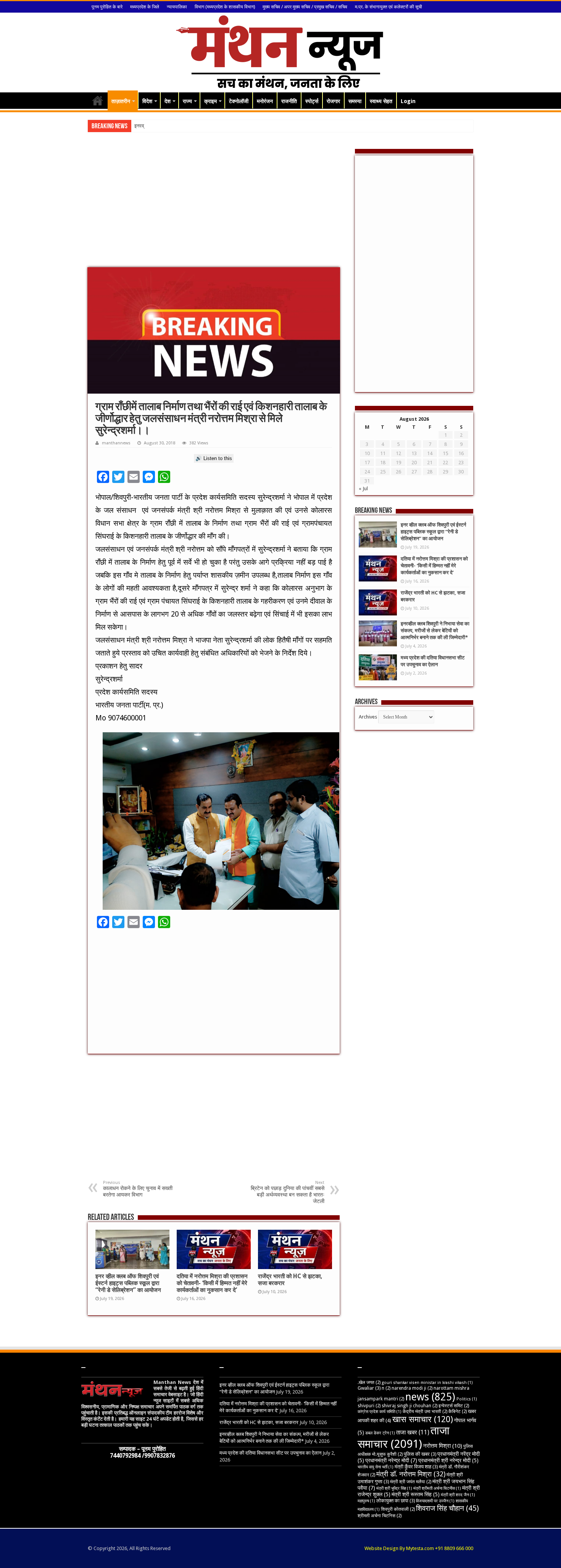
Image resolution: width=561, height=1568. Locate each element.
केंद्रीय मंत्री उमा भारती (425, 1411)
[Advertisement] (214, 206)
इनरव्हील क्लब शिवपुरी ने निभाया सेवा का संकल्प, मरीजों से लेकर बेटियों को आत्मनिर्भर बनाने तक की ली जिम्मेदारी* (435, 630)
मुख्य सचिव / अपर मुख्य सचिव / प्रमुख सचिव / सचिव (305, 7)
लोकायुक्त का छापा (395, 1500)
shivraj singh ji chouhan (409, 1405)
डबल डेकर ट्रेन (380, 1433)
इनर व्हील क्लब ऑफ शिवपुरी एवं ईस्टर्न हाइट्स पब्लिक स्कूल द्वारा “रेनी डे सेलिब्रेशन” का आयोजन (128, 1283)
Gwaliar (369, 1388)
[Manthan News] (281, 51)
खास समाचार (422, 1419)
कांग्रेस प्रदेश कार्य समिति (379, 1411)
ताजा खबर (412, 1432)
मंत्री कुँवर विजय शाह (416, 1466)
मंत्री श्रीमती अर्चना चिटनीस (437, 1488)
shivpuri (369, 1405)
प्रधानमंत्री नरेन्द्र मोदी (391, 1460)
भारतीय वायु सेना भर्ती (375, 1467)
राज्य (187, 101)
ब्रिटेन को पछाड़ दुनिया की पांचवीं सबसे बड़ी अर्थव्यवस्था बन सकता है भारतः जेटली (287, 1192)
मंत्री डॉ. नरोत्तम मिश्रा (410, 1474)
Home (98, 100)
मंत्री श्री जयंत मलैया (410, 1481)
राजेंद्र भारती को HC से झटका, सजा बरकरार (258, 1422)
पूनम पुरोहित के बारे (107, 7)
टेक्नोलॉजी (238, 101)
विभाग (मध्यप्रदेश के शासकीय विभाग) (225, 7)
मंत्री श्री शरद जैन (458, 1494)
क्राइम (210, 101)
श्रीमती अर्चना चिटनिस (379, 1515)
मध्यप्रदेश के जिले (144, 7)
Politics (466, 1399)
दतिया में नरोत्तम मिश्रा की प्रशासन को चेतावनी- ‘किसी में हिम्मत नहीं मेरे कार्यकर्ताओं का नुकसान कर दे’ (212, 1283)
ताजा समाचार (404, 1437)
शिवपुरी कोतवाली (398, 1509)
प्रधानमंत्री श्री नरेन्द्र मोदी (448, 1460)
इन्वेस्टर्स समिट (453, 1405)
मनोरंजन (265, 101)
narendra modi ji (412, 1388)
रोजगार (333, 101)
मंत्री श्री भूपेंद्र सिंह (394, 1488)
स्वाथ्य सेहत (381, 101)
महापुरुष (366, 1501)
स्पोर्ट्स (311, 101)
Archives (368, 717)
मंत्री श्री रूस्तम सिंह (416, 1494)
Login (408, 101)
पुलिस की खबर (420, 1454)
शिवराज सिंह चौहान (447, 1508)
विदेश (147, 101)
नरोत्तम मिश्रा (442, 1445)
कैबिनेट (457, 1411)
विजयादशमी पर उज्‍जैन (435, 1501)
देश (167, 101)
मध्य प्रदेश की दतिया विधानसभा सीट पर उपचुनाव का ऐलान (270, 1453)
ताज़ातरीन (120, 101)
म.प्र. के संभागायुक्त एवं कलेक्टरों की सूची (388, 7)
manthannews (116, 443)
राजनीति (289, 101)
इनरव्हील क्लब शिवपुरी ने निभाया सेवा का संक (172, 126)
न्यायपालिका (177, 7)
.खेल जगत (369, 1382)
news (430, 1397)
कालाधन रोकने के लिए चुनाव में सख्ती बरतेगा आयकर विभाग (137, 1189)
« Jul (363, 488)
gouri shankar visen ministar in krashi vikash (427, 1382)
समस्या (354, 101)
